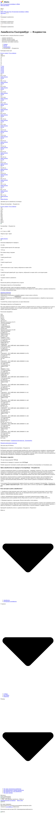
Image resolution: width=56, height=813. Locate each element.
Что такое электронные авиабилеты (12, 788)
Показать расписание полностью (9, 443)
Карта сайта (20, 800)
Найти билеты (4, 76)
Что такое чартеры (8, 792)
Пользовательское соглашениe (8, 800)
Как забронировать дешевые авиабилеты (14, 790)
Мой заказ (3, 5)
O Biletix (6, 693)
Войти (7, 5)
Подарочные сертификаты (10, 601)
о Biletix (18, 4)
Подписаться (18, 296)
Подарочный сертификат (9, 4)
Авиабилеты (7, 600)
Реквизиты (6, 696)
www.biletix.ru (9, 806)
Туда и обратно (12, 53)
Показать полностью (6, 292)
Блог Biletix (6, 695)
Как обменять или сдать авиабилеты (13, 791)
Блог (2, 4)
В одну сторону (4, 53)
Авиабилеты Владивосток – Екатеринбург (21, 440)
